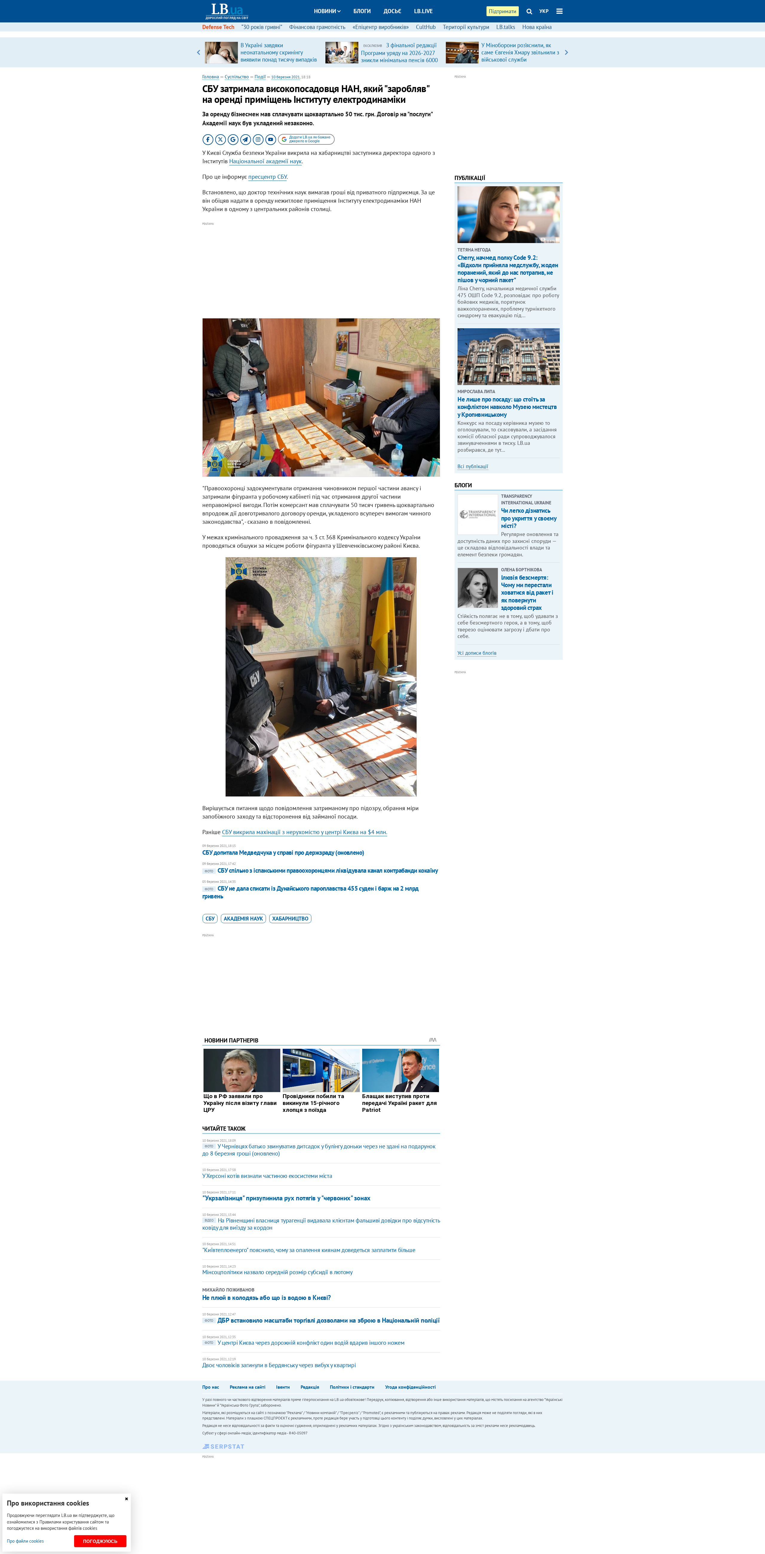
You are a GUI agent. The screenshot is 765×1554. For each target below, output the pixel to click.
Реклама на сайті (247, 1387)
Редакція (310, 1387)
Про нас (210, 1387)
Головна (210, 77)
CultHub (426, 26)
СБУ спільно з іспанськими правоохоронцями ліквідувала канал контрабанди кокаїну (321, 870)
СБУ (210, 918)
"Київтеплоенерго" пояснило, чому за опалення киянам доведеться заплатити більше (308, 1250)
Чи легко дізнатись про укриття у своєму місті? (528, 517)
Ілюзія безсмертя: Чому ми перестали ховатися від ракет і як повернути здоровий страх (527, 592)
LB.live (423, 11)
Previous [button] (198, 52)
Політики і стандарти (352, 1387)
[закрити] (126, 1499)
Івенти (283, 1387)
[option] (262, 52)
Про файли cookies (25, 1541)
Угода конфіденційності (410, 1387)
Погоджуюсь (100, 1541)
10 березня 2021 (285, 77)
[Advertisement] (321, 269)
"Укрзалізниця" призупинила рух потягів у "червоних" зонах (286, 1198)
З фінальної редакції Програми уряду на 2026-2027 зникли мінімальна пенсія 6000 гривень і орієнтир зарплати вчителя (399, 60)
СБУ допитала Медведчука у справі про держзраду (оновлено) (283, 852)
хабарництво (290, 918)
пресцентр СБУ (267, 177)
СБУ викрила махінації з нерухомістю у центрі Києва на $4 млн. (304, 832)
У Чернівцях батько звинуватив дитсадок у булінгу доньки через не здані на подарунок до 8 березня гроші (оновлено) (319, 1149)
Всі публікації (473, 466)
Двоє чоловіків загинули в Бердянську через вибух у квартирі (279, 1365)
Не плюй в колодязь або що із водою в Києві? (266, 1297)
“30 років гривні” (261, 26)
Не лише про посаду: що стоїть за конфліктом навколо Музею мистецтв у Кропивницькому (507, 406)
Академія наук (243, 918)
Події (260, 77)
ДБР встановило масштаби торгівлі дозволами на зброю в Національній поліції (322, 1320)
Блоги (362, 11)
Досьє (392, 11)
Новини (325, 11)
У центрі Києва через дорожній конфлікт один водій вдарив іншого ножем (304, 1343)
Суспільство (237, 77)
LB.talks (505, 26)
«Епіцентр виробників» (381, 26)
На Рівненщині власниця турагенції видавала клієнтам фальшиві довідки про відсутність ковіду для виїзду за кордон (321, 1223)
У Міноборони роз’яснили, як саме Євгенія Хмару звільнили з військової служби (520, 52)
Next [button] (566, 52)
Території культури (466, 26)
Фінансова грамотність (317, 26)
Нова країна (537, 26)
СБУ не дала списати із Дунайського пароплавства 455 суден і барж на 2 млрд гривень (310, 892)
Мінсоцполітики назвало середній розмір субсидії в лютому (277, 1272)
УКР (544, 11)
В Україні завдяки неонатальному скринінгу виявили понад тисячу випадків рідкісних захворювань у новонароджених (279, 59)
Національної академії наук (265, 161)
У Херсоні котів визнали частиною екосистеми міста (267, 1176)
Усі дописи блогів (477, 653)
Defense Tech (218, 26)
